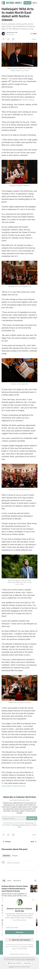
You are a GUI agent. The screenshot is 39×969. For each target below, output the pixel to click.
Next (32, 842)
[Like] (4, 39)
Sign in (35, 3)
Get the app (27, 963)
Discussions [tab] (17, 881)
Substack (11, 967)
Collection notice (30, 959)
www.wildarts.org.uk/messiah (14, 786)
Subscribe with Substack (21, 940)
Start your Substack (15, 963)
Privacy (18, 959)
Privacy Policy (23, 948)
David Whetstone (11, 32)
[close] (33, 899)
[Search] (35, 881)
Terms (23, 959)
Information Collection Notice (21, 825)
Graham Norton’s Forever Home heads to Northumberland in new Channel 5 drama (15, 888)
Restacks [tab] (15, 856)
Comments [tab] (6, 856)
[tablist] (10, 856)
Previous (8, 842)
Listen (35, 33)
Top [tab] (4, 881)
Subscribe (27, 3)
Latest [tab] (9, 881)
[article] (19, 893)
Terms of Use (29, 823)
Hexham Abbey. (28, 100)
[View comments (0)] (8, 39)
